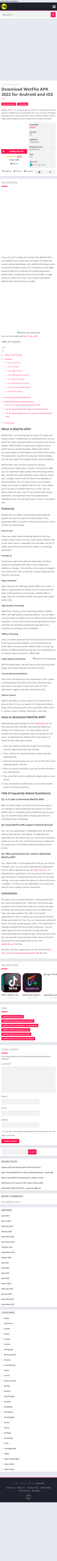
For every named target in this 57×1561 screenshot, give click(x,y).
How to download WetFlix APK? (18, 397)
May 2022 (5, 1273)
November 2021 (8, 1304)
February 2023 (7, 1226)
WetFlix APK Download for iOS (16, 1030)
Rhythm (7, 1391)
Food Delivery (9, 1365)
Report (15, 163)
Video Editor (9, 1464)
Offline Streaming (18, 379)
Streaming (22, 104)
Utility (6, 1453)
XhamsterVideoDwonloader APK (25, 953)
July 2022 (5, 1262)
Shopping (8, 1407)
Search (32, 1152)
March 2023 (6, 1221)
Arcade (7, 1328)
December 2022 (7, 1236)
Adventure (8, 1323)
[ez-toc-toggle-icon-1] (28, 349)
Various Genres (17, 391)
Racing (7, 1386)
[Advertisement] (28, 49)
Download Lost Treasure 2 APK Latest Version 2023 (22, 1183)
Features (8, 359)
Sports (7, 1422)
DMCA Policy (46, 1487)
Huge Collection (17, 371)
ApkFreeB (40, 1483)
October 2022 (6, 1247)
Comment (6, 1064)
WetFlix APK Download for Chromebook (20, 1025)
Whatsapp (50, 172)
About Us (21, 1487)
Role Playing (9, 1396)
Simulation (8, 1412)
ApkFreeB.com (41, 723)
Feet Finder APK (30, 336)
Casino (7, 1334)
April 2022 (5, 1278)
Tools (6, 1443)
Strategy (7, 1433)
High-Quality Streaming (20, 375)
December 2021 (7, 1299)
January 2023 (6, 1231)
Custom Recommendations (21, 387)
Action (6, 1318)
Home (4, 84)
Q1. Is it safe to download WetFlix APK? (25, 405)
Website (4, 1120)
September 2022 (8, 1252)
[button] (53, 14)
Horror (7, 1375)
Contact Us (10, 1487)
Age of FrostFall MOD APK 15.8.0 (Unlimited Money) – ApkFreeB (27, 1172)
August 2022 (6, 1257)
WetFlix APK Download (12, 1016)
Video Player (9, 1469)
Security (7, 1401)
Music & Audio (10, 1380)
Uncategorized (10, 1448)
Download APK (16, 151)
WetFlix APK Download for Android (18, 1021)
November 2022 (8, 1242)
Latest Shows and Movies (21, 383)
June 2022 (5, 1268)
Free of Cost (16, 363)
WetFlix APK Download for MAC (16, 1034)
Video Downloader (11, 1459)
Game (6, 1370)
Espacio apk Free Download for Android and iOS (21, 1167)
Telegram (39, 172)
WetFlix (33, 127)
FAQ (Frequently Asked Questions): (19, 401)
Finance (7, 1360)
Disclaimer (36, 1490)
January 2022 (6, 1294)
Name (4, 1096)
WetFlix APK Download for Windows (18, 1038)
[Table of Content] (28, 347)
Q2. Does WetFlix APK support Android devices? (28, 409)
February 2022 (7, 1288)
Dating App (8, 1349)
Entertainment (14, 84)
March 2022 (6, 1283)
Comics (7, 1344)
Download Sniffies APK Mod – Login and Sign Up (21, 1188)
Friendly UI (16, 367)
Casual (7, 1339)
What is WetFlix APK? (13, 355)
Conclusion (9, 423)
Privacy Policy (32, 1487)
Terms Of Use (24, 1490)
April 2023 (5, 1216)
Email (4, 1108)
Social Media (9, 1417)
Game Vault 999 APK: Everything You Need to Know (22, 1177)
